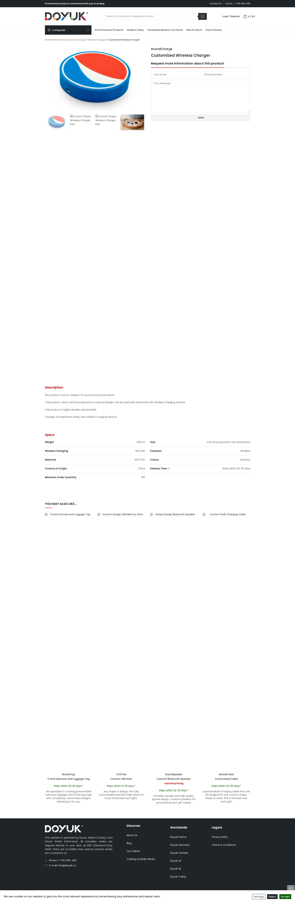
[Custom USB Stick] (121, 642)
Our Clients (133, 851)
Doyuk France (178, 837)
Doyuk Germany (180, 845)
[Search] (202, 16)
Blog (129, 843)
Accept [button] (285, 896)
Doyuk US (175, 860)
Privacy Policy (220, 837)
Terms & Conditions (224, 845)
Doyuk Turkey (178, 876)
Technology (79, 39)
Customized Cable (226, 779)
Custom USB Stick (121, 779)
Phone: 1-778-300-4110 (62, 860)
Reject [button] (272, 896)
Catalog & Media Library (141, 859)
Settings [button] (259, 896)
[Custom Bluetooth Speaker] (174, 642)
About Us (132, 835)
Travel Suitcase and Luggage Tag (68, 779)
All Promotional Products (57, 39)
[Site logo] (66, 16)
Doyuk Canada (179, 853)
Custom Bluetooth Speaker (174, 779)
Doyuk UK (175, 868)
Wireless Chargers (96, 39)
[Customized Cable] (226, 642)
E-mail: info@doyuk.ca (62, 865)
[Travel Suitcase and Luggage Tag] (68, 642)
